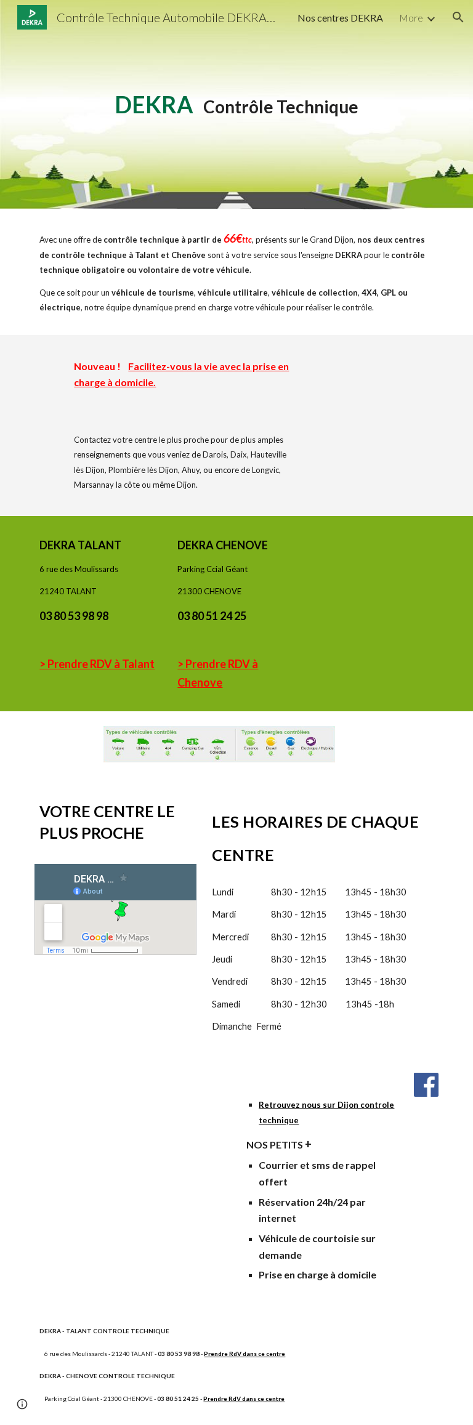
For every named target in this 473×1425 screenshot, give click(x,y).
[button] (458, 17)
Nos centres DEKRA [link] (340, 17)
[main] (236, 105)
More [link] (411, 17)
